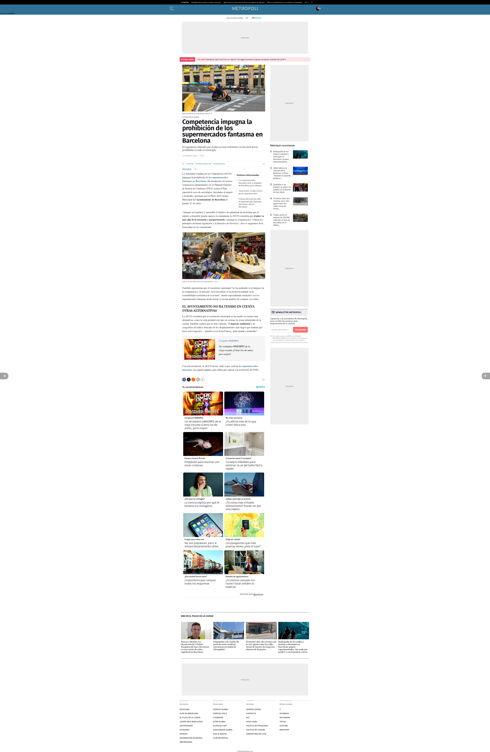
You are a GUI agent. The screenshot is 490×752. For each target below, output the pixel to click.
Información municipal (191, 738)
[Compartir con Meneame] (193, 379)
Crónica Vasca (220, 713)
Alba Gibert (187, 169)
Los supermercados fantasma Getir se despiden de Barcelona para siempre (250, 183)
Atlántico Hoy (220, 725)
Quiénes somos (253, 709)
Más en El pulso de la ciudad (197, 616)
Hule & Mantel (220, 734)
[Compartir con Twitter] (189, 379)
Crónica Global (220, 709)
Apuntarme (300, 330)
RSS (247, 717)
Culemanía (218, 717)
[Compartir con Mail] (198, 379)
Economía (190, 164)
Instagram (285, 717)
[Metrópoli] (245, 8)
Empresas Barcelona (203, 164)
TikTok (283, 721)
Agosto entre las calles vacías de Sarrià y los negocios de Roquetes (244, 2)
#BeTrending (186, 742)
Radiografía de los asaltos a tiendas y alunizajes (206, 2)
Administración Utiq (256, 734)
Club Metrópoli (220, 738)
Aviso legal (251, 721)
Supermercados (219, 164)
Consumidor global (222, 730)
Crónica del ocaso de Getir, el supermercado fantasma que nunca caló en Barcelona (250, 203)
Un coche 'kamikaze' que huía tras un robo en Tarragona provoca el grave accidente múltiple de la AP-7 (242, 59)
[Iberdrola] (257, 18)
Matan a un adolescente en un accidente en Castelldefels (284, 2)
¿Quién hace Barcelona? (191, 721)
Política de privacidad (257, 725)
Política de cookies (255, 730)
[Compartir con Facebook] (184, 379)
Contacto (251, 713)
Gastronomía (186, 725)
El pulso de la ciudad (190, 117)
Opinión (183, 734)
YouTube (284, 725)
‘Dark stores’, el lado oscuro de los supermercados (250, 192)
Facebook (284, 713)
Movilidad (184, 709)
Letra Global (219, 721)
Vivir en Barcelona (189, 713)
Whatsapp (284, 730)
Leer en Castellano (7, 13)
